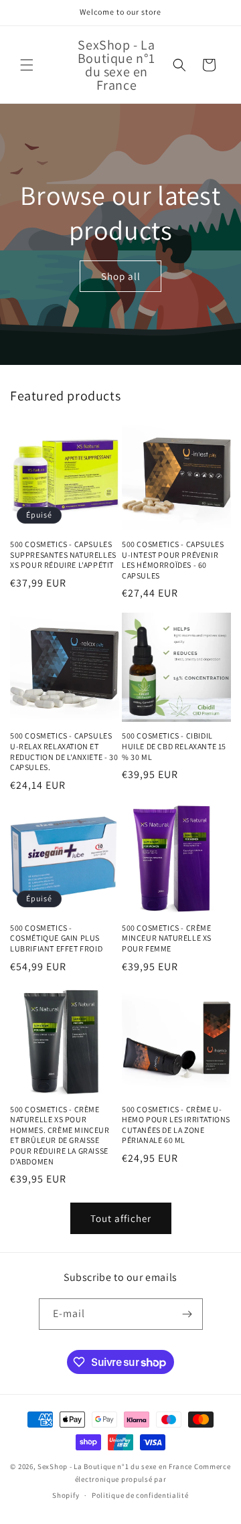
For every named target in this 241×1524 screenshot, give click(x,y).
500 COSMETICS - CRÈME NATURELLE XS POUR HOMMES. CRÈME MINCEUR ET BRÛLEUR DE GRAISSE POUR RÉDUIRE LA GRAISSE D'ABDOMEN (60, 1135)
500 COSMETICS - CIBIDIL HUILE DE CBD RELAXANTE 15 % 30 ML (174, 746)
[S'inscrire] (187, 1314)
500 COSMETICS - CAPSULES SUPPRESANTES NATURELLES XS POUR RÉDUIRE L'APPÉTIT (63, 554)
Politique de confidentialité (140, 1495)
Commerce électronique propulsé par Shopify (141, 1481)
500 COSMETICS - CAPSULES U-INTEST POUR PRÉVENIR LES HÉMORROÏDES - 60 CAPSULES (173, 560)
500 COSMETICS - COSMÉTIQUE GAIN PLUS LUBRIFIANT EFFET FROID (56, 938)
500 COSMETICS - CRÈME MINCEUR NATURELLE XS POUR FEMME (167, 938)
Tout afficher (120, 1218)
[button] (27, 65)
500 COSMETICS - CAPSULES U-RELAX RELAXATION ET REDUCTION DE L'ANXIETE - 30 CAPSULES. (64, 751)
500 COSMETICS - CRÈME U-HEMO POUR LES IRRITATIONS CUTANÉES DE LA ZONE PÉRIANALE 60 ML (176, 1125)
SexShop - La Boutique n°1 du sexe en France (114, 1466)
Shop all (121, 275)
